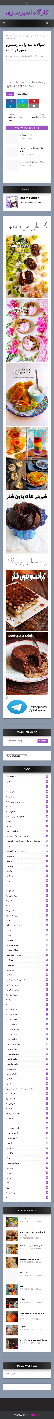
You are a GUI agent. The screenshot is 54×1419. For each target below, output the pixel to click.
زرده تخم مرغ (27, 915)
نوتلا (27, 1182)
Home (8, 35)
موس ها (27, 1168)
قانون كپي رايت (26, 134)
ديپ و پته (27, 910)
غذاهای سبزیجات (27, 1044)
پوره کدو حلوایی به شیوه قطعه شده (32, 1314)
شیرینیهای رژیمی (27, 994)
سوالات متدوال (18, 35)
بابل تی (23, 1218)
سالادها (27, 930)
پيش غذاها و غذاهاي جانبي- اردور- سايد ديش (27, 841)
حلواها (27, 880)
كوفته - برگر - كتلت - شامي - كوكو (27, 1088)
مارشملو (27, 1148)
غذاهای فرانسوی (27, 1054)
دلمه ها (27, 905)
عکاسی (27, 1004)
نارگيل (27, 1177)
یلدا (27, 1197)
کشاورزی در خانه (27, 1113)
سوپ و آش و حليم (27, 955)
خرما (27, 885)
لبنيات (27, 1143)
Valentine (27, 777)
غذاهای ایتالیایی (27, 1019)
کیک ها (27, 1123)
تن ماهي (27, 866)
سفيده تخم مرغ (27, 945)
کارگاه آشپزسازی (27, 12)
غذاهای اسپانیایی (27, 1014)
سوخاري (27, 960)
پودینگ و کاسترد (27, 831)
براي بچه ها (27, 791)
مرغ (27, 1158)
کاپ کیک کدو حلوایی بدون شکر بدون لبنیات (32, 1233)
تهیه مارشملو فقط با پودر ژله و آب (33, 1339)
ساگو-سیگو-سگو (27, 925)
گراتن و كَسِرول (27, 1128)
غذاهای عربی (27, 1049)
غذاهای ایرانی (27, 1024)
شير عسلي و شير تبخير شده (27, 979)
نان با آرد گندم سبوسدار (29, 1258)
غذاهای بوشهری (27, 1029)
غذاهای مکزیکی (27, 1064)
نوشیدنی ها (27, 1192)
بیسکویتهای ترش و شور (27, 816)
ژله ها (27, 920)
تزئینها (27, 861)
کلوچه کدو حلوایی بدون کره (31, 1245)
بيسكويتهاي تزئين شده (27, 801)
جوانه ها (27, 871)
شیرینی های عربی (27, 989)
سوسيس (27, 965)
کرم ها (27, 1108)
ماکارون (27, 1153)
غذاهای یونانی (27, 1073)
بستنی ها (27, 796)
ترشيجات (27, 856)
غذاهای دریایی (27, 1034)
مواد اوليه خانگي (27, 1163)
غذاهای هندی (27, 1069)
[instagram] (27, 2)
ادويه (27, 786)
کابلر (22, 1285)
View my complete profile (30, 202)
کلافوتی (23, 1326)
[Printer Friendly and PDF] (20, 87)
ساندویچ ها (27, 935)
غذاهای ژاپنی (27, 1039)
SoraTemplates (32, 1415)
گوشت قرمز (27, 1138)
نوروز (27, 1187)
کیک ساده (24, 1272)
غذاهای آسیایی (27, 1009)
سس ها (27, 940)
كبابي (27, 1083)
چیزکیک (27, 875)
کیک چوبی (27, 1118)
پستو (27, 826)
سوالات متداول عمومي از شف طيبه (32, 150)
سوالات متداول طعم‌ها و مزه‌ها (32, 161)
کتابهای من (27, 1098)
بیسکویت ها (27, 811)
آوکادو (27, 781)
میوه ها (27, 1173)
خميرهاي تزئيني (27, 895)
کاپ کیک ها (27, 1093)
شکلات (27, 975)
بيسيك (27, 806)
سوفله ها (27, 970)
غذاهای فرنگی (27, 1059)
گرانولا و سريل (27, 1133)
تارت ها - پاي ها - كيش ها (27, 851)
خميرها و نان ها (27, 890)
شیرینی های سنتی (27, 984)
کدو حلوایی (27, 1103)
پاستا (27, 821)
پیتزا (27, 846)
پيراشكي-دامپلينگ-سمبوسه (27, 836)
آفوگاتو (23, 1299)
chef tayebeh (14, 56)
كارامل (27, 1078)
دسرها (27, 900)
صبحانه (27, 999)
